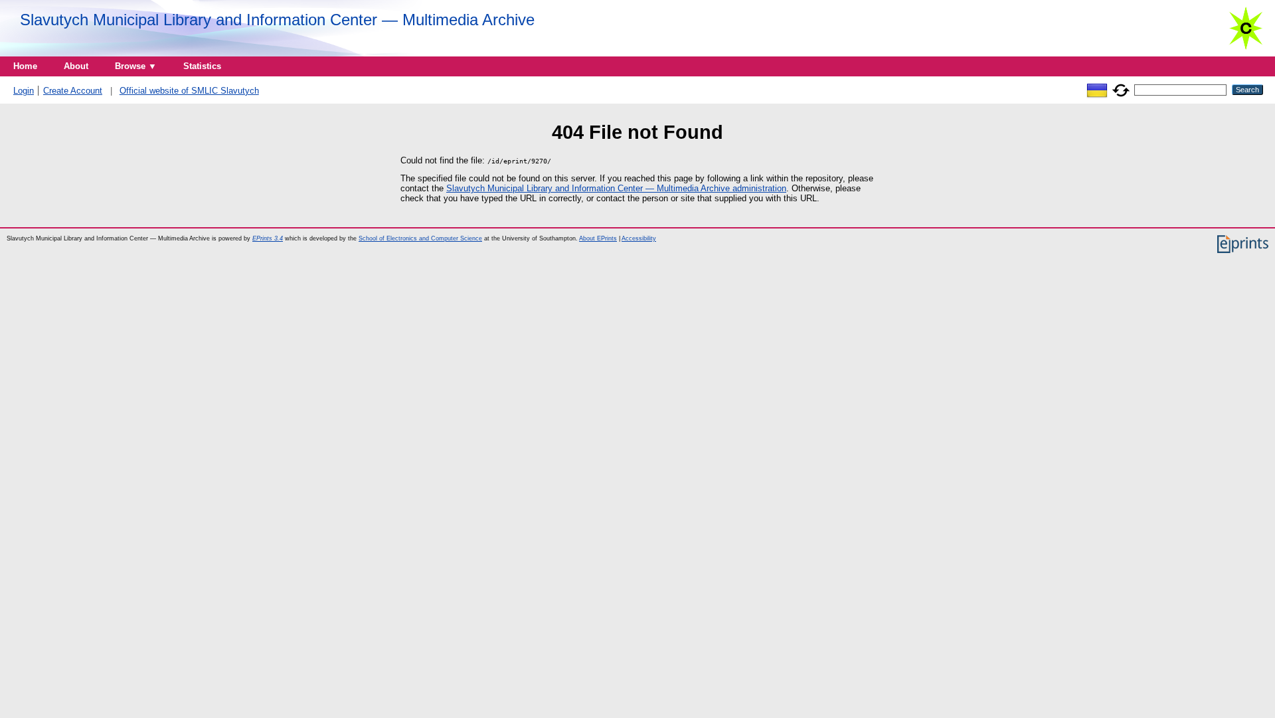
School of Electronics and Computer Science (420, 238)
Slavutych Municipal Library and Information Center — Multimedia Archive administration (616, 188)
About (76, 66)
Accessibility (639, 238)
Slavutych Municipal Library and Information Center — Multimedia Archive (277, 20)
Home (25, 66)
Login (23, 91)
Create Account (72, 91)
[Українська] (1097, 89)
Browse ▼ (136, 66)
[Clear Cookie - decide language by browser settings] (1121, 89)
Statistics (202, 66)
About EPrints (598, 238)
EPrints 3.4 (267, 238)
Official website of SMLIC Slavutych (189, 91)
